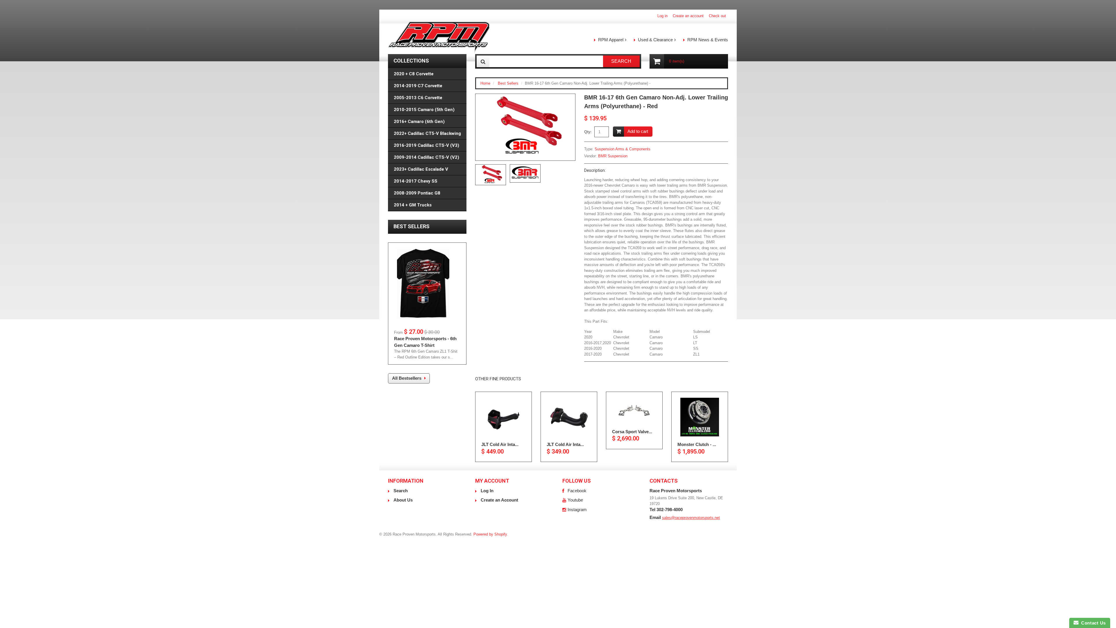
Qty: (587, 132)
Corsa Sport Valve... (632, 431)
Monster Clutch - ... (696, 444)
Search (401, 490)
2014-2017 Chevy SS (415, 181)
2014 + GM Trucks (413, 205)
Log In (487, 490)
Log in (662, 16)
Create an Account (499, 499)
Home (485, 83)
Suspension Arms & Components (622, 149)
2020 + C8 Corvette (414, 73)
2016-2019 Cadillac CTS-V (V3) (426, 145)
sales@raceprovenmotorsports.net (691, 517)
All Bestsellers (406, 378)
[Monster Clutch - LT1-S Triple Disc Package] (699, 417)
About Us (403, 499)
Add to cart (637, 131)
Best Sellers (508, 83)
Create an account (688, 16)
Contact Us (1092, 622)
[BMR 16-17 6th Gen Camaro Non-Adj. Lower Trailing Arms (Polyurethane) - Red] (525, 127)
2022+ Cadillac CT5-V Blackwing (427, 133)
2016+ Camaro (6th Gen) (419, 121)
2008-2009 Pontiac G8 (417, 193)
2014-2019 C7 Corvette (418, 85)
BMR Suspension (612, 156)
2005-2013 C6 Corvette (418, 97)
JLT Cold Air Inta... (499, 444)
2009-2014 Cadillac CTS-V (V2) (426, 157)
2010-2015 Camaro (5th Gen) (424, 109)
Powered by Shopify (490, 534)
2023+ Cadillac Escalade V (421, 169)
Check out (717, 16)
